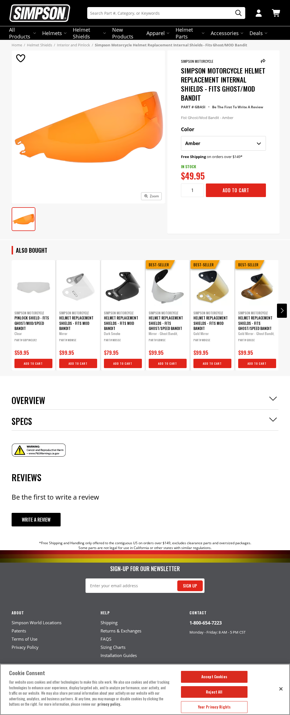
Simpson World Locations (36, 622)
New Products (122, 33)
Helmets (52, 33)
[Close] (281, 688)
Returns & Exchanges (121, 631)
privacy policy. (109, 704)
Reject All (214, 692)
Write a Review (36, 519)
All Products (19, 33)
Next (282, 311)
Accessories (225, 33)
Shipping (109, 622)
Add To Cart (236, 190)
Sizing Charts (113, 647)
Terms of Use (24, 639)
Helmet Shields (81, 33)
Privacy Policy (25, 647)
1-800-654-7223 (205, 623)
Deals (256, 33)
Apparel (155, 33)
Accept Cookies (214, 676)
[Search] (236, 13)
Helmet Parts (184, 33)
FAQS (106, 639)
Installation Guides (119, 655)
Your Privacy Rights (214, 707)
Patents (19, 631)
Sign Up (190, 586)
